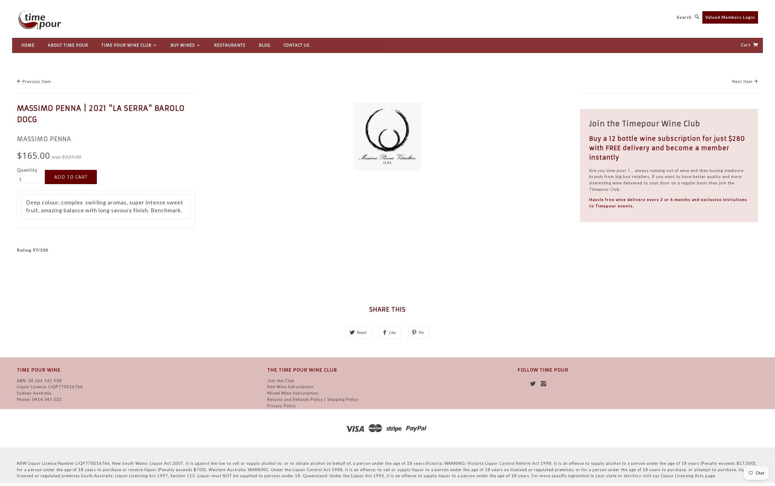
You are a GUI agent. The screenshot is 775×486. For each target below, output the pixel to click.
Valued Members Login (730, 17)
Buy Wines (183, 45)
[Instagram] (543, 384)
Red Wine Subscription (290, 386)
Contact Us (297, 45)
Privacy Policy (281, 405)
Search (684, 17)
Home (28, 45)
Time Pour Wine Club (127, 45)
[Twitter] (533, 384)
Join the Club (280, 380)
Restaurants (230, 45)
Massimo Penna (44, 139)
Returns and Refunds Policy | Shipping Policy (312, 399)
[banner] (62, 19)
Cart (746, 44)
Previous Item (36, 81)
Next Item (743, 81)
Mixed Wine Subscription (292, 393)
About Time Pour (68, 45)
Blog (264, 45)
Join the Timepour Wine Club (644, 123)
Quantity (27, 170)
